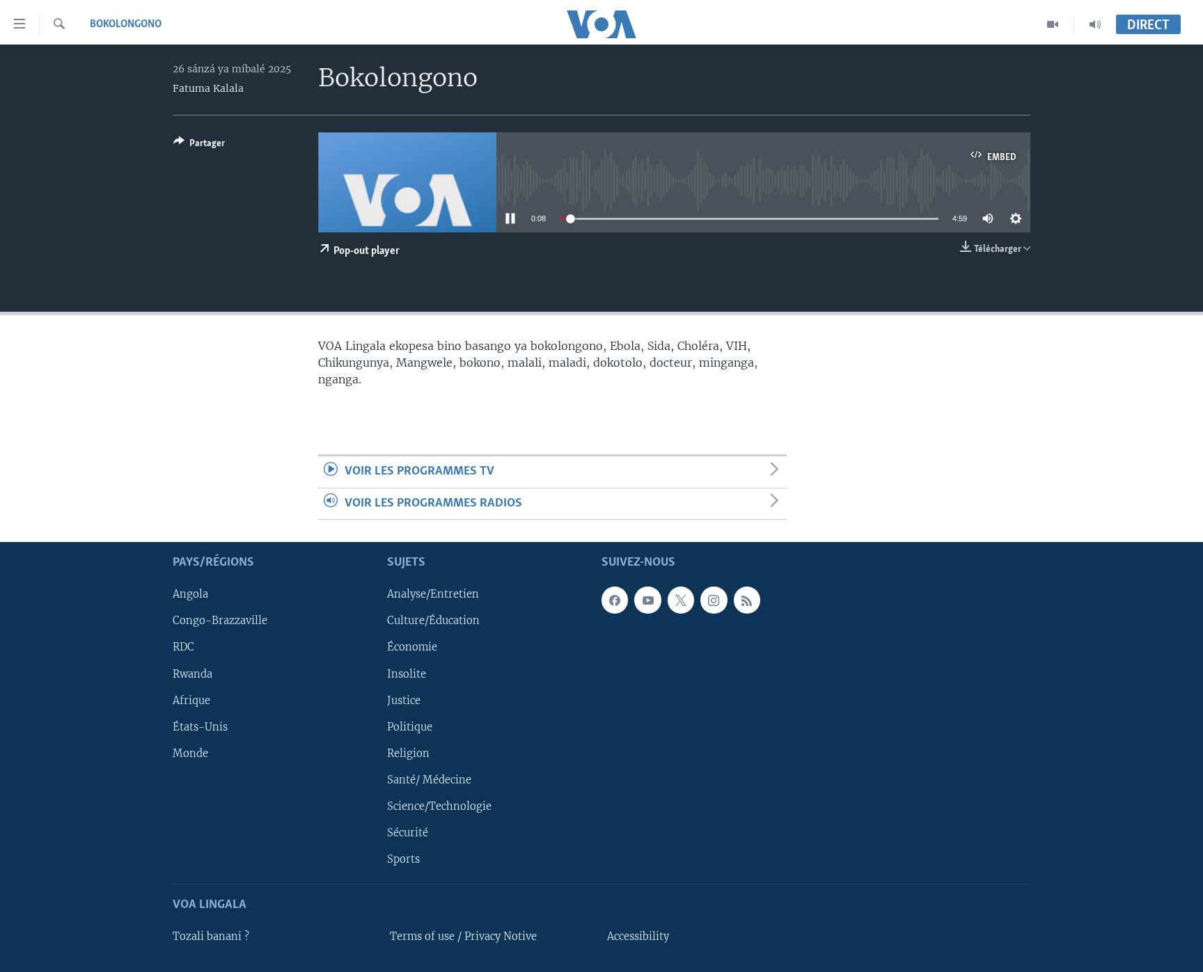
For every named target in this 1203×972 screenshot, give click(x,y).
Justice (403, 700)
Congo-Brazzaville (220, 620)
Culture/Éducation (433, 620)
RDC (183, 647)
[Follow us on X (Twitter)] (681, 600)
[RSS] (747, 600)
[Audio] (1095, 24)
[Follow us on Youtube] (647, 600)
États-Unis (200, 727)
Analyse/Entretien (433, 594)
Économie (412, 647)
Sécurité (407, 833)
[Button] (199, 145)
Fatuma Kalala (208, 88)
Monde (190, 753)
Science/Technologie (439, 806)
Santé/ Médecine (429, 780)
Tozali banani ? (211, 936)
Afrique (191, 700)
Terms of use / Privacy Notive (463, 936)
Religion (408, 753)
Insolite (406, 673)
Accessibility (638, 936)
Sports (403, 859)
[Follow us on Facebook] (615, 600)
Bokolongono (126, 24)
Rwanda (192, 673)
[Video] (1053, 24)
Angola (190, 594)
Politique (409, 727)
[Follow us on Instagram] (713, 600)
